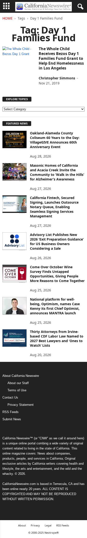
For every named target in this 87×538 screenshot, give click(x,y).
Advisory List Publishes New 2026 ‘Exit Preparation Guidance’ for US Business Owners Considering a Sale (57, 241)
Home (7, 18)
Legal (48, 525)
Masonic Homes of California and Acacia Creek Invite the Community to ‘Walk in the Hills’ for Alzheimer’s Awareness (57, 172)
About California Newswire (20, 376)
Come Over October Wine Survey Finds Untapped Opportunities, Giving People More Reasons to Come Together (57, 274)
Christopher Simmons (57, 78)
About (22, 525)
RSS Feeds (10, 412)
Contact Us (10, 397)
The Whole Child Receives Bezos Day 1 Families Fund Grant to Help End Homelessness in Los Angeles (61, 58)
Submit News (11, 419)
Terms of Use (16, 390)
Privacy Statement (20, 405)
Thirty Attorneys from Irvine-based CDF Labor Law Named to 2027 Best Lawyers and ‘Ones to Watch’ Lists (56, 338)
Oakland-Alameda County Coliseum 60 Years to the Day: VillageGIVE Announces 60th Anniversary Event (55, 140)
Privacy (35, 525)
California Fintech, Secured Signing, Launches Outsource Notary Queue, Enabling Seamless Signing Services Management (54, 206)
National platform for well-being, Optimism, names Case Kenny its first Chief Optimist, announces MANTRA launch (55, 306)
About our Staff (18, 383)
